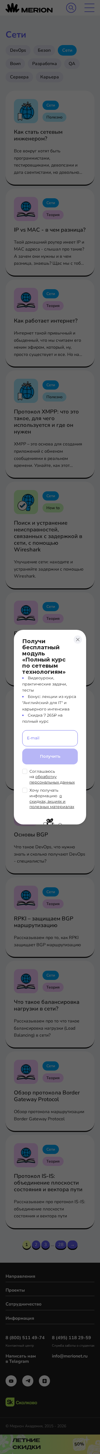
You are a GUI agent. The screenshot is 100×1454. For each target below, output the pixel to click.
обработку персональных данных (52, 779)
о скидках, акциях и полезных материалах (51, 801)
